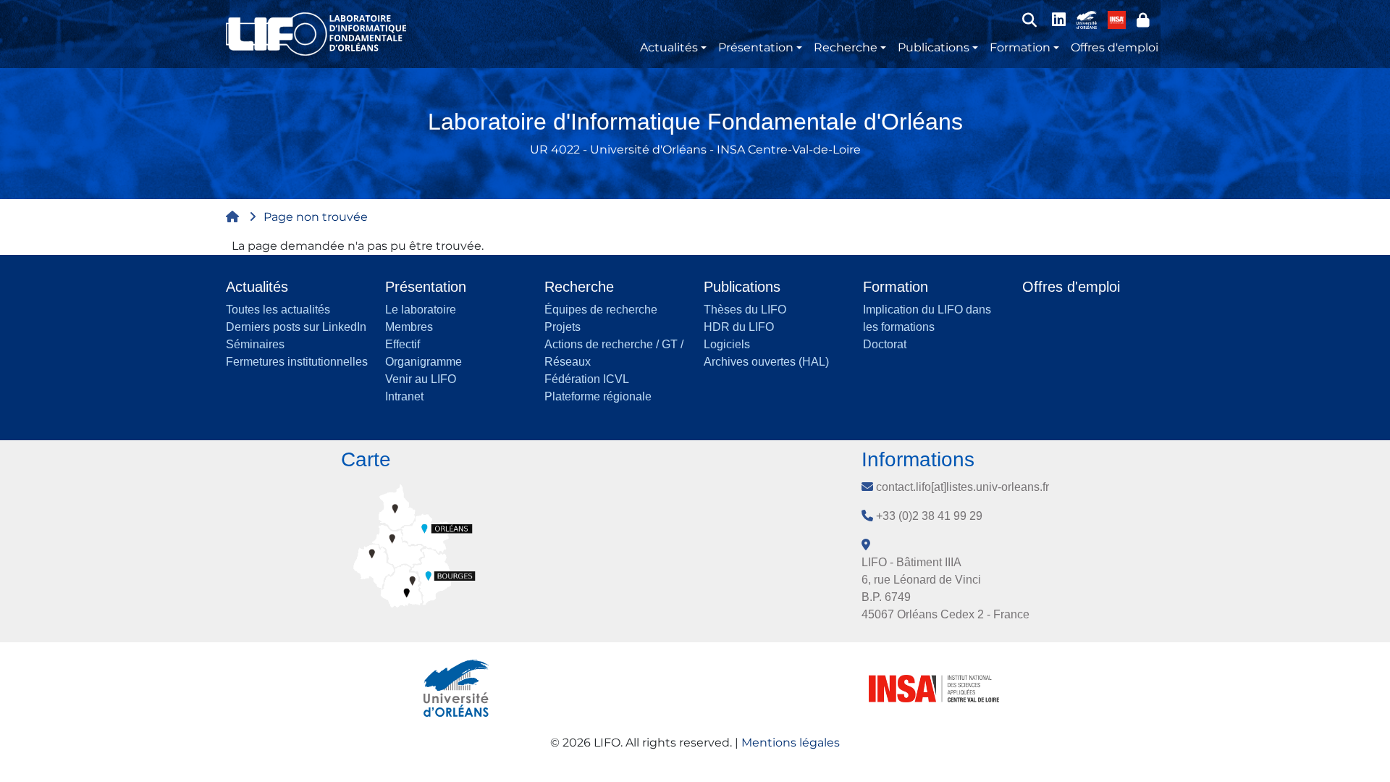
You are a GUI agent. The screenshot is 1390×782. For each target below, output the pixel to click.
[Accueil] (322, 34)
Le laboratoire (420, 309)
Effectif (402, 344)
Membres (409, 327)
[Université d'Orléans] (1087, 19)
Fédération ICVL (586, 379)
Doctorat (884, 344)
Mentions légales (790, 742)
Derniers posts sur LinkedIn (296, 327)
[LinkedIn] (1059, 20)
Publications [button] (933, 47)
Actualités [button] (669, 47)
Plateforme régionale (598, 396)
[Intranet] (1143, 20)
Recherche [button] (845, 47)
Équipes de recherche (600, 309)
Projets (562, 327)
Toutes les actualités (278, 309)
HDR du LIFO (739, 327)
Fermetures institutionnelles (297, 362)
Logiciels (727, 344)
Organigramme (423, 362)
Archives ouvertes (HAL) (766, 362)
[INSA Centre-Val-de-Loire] (1117, 19)
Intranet (404, 396)
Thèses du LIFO (745, 309)
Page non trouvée (316, 217)
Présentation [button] (755, 47)
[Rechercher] (1029, 19)
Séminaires (255, 344)
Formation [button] (1020, 47)
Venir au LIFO (420, 379)
